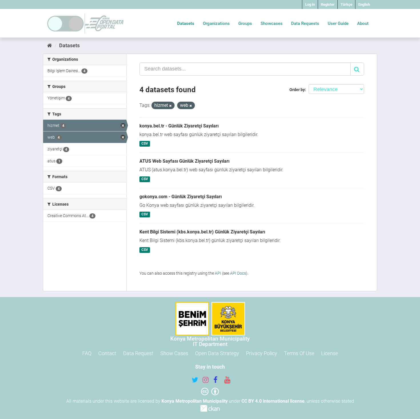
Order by (297, 89)
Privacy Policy (261, 353)
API (218, 273)
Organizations (216, 23)
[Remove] (170, 106)
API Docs (238, 273)
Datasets (185, 23)
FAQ (86, 353)
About (363, 23)
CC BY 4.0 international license (273, 401)
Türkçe (346, 4)
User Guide (338, 23)
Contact (107, 353)
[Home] (49, 45)
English (364, 4)
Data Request (138, 353)
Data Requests (305, 23)
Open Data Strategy (217, 353)
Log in (310, 4)
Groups (245, 23)
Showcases (272, 23)
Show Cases (174, 353)
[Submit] (357, 69)
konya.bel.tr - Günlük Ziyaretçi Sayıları (179, 126)
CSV (144, 144)
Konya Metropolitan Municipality (194, 401)
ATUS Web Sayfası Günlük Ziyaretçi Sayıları (184, 161)
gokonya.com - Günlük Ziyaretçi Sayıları (180, 196)
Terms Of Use (299, 353)
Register (328, 4)
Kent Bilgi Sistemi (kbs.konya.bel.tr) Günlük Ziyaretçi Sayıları (202, 232)
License (329, 353)
